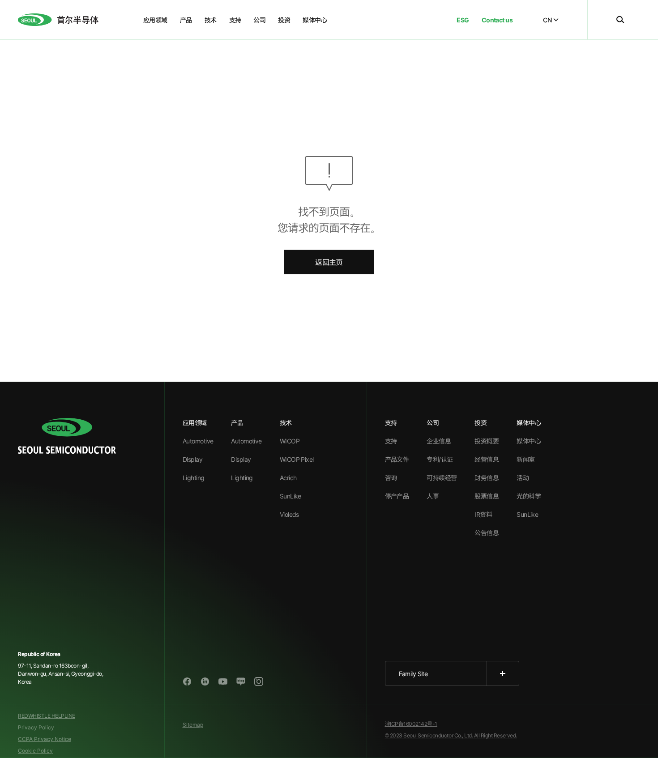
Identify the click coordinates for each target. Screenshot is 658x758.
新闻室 (525, 459)
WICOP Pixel (297, 459)
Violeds (289, 514)
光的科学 (529, 496)
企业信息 (439, 441)
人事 (433, 496)
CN (547, 20)
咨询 (391, 477)
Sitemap (193, 724)
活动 (523, 477)
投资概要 (486, 441)
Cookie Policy (35, 750)
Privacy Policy (36, 727)
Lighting (194, 477)
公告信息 (486, 533)
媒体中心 (529, 441)
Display (192, 459)
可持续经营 (442, 477)
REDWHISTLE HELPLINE (46, 715)
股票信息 (486, 496)
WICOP (289, 441)
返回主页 (328, 262)
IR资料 (483, 514)
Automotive (198, 441)
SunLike (290, 496)
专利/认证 (440, 459)
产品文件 (397, 459)
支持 (391, 441)
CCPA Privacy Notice (44, 739)
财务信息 (486, 477)
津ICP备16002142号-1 (411, 723)
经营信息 (486, 459)
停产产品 (397, 496)
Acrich (288, 477)
